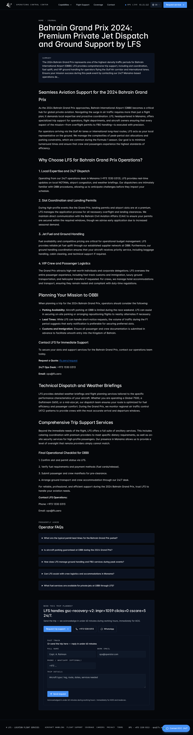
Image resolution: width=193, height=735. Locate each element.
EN (156, 5)
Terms (120, 727)
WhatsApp (109, 629)
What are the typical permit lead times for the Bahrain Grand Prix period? (80, 538)
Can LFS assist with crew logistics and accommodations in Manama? (79, 573)
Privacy (111, 727)
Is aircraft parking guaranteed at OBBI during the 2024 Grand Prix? (78, 550)
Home (41, 20)
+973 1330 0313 (86, 629)
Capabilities (63, 4)
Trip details (55, 672)
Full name (53, 649)
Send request (59, 694)
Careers (100, 727)
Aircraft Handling (54, 727)
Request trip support (55, 629)
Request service (173, 4)
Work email (103, 649)
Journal (51, 20)
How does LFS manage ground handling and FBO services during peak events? (84, 561)
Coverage (98, 4)
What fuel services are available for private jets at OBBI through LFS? (79, 585)
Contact (111, 4)
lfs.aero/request (68, 360)
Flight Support (82, 4)
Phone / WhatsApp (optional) (64, 660)
